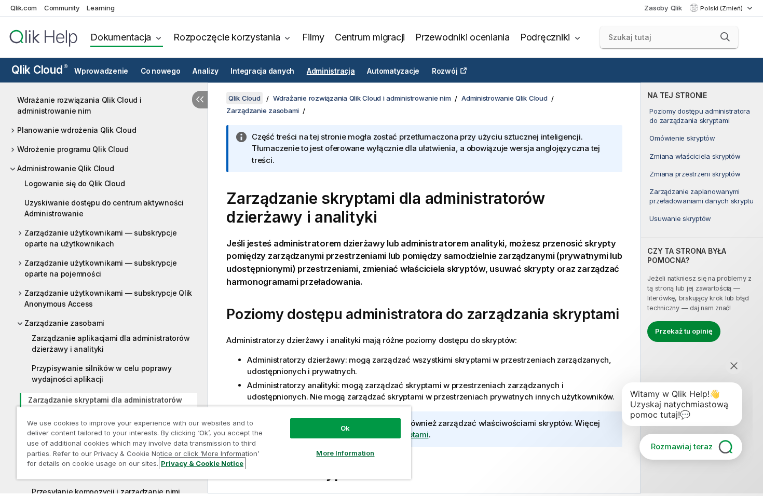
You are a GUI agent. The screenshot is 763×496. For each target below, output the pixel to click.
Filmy (313, 37)
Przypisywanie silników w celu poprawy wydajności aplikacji (102, 373)
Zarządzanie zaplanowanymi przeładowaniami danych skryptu (701, 196)
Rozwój (445, 71)
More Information (345, 453)
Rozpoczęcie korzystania (226, 37)
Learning (100, 8)
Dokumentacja (120, 37)
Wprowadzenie (101, 71)
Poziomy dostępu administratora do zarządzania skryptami (699, 116)
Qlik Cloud (39, 69)
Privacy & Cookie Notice (202, 463)
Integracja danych (262, 71)
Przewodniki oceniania (462, 37)
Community (62, 8)
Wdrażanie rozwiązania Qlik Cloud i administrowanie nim (79, 105)
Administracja (331, 71)
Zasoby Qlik (663, 8)
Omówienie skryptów (682, 138)
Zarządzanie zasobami (64, 323)
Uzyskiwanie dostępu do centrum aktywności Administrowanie (104, 208)
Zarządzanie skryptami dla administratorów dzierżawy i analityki (105, 405)
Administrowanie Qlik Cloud (65, 168)
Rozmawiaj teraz (682, 446)
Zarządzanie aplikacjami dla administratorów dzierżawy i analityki (110, 343)
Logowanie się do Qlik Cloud (74, 183)
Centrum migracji (370, 37)
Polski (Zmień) (722, 8)
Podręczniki (545, 37)
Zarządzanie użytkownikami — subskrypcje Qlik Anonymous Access (108, 298)
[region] (214, 442)
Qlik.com (23, 8)
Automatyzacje (393, 71)
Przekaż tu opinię (684, 331)
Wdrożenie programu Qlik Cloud (73, 149)
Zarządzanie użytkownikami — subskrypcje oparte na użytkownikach (100, 238)
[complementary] (702, 287)
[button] (725, 37)
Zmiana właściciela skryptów (694, 156)
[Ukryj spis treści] (200, 99)
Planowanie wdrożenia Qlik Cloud (76, 130)
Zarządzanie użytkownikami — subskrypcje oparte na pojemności (100, 268)
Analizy (205, 71)
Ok (345, 428)
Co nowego (161, 71)
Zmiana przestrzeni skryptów (694, 174)
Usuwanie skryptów (680, 218)
